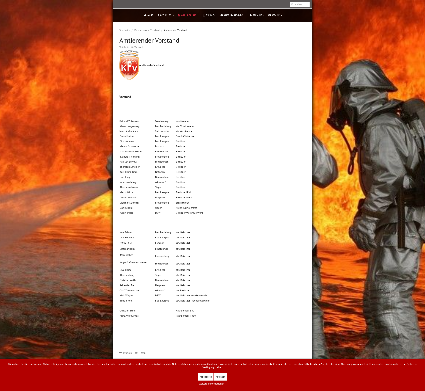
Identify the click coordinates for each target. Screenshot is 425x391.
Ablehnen (220, 376)
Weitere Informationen (211, 383)
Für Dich (210, 15)
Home (149, 15)
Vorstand (155, 30)
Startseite (124, 30)
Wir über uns (188, 15)
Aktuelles (165, 15)
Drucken (127, 352)
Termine (257, 15)
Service (275, 15)
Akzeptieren (206, 376)
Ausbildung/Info (233, 15)
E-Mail (142, 352)
